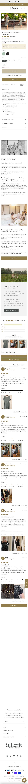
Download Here (11, 310)
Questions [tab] (12, 352)
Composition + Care (8, 119)
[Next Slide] (26, 344)
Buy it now (14, 79)
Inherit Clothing (12, 776)
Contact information (19, 780)
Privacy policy (10, 778)
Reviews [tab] (4, 352)
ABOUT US (14, 258)
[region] (14, 344)
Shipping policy (9, 780)
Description (5, 89)
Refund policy (20, 776)
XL (5, 64)
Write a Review (15, 360)
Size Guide (24, 57)
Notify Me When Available (14, 75)
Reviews (4, 127)
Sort (14, 364)
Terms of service (19, 778)
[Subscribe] (23, 721)
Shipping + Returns (7, 123)
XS (5, 61)
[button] (22, 8)
